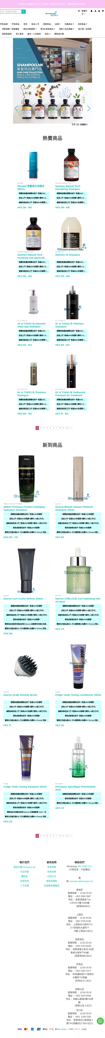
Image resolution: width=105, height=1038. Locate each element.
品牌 (57, 24)
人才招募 (24, 886)
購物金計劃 (59, 34)
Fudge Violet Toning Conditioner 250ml (78, 695)
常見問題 (51, 867)
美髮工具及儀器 (66, 29)
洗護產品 (69, 24)
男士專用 (19, 34)
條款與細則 (51, 881)
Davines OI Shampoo (67, 254)
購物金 (24, 876)
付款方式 (51, 876)
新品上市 (35, 24)
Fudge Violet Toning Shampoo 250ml (25, 786)
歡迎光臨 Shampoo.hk (24, 867)
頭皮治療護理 (29, 29)
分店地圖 (24, 872)
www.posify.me (99, 1034)
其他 (47, 34)
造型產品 (82, 24)
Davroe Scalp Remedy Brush (20, 695)
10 (67, 428)
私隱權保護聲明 (51, 886)
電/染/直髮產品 (47, 29)
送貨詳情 (51, 872)
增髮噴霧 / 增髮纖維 (10, 29)
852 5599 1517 (85, 866)
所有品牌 (4, 24)
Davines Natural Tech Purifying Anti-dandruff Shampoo (31, 257)
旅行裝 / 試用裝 (84, 29)
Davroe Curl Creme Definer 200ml (23, 598)
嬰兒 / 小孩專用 (34, 34)
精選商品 (47, 24)
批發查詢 (24, 881)
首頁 (25, 24)
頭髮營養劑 (7, 34)
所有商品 (15, 24)
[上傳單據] (95, 11)
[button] (16, 108)
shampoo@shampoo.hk (81, 881)
